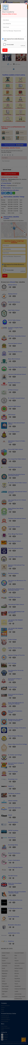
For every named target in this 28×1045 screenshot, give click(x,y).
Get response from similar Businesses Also (14, 39)
